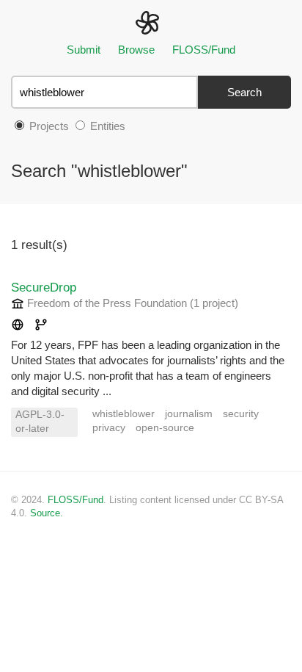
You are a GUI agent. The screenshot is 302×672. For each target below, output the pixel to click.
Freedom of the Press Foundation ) (131, 303)
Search (244, 92)
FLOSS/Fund (203, 49)
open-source (165, 427)
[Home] (151, 21)
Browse (136, 49)
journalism (189, 413)
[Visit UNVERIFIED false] (17, 325)
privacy (108, 427)
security (241, 413)
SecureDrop (43, 287)
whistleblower (123, 413)
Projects (47, 126)
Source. (46, 513)
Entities (106, 126)
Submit (83, 49)
